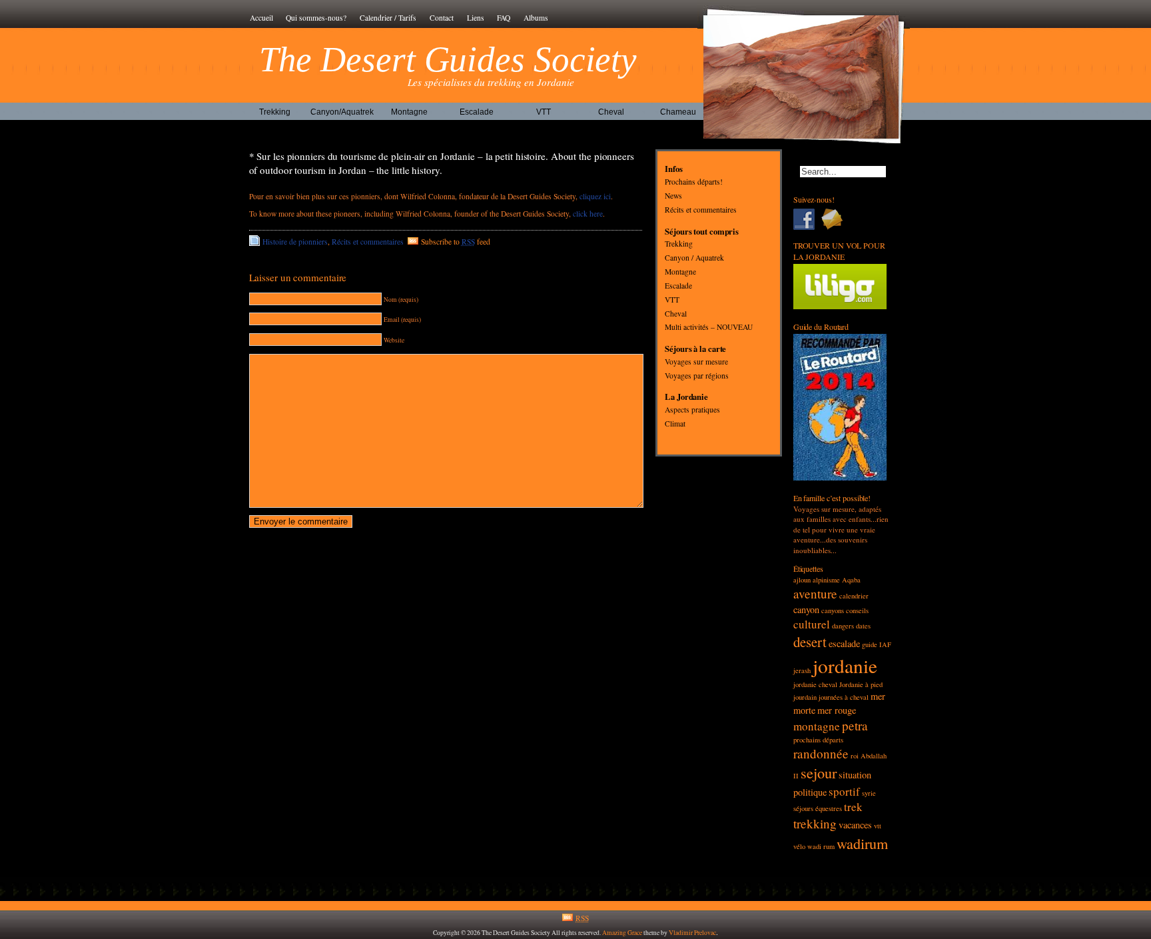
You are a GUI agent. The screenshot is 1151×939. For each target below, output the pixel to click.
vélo (799, 846)
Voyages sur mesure (696, 362)
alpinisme (826, 579)
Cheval (611, 112)
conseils (857, 610)
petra (855, 725)
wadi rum (821, 846)
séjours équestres (817, 808)
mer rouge (836, 710)
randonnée (821, 753)
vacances (855, 824)
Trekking (274, 112)
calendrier (854, 595)
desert (810, 641)
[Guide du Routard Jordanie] (840, 477)
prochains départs (818, 739)
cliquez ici (595, 196)
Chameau (678, 112)
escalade (844, 643)
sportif (844, 791)
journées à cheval (844, 697)
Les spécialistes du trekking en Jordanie (491, 82)
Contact (442, 18)
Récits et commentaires (368, 242)
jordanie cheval (815, 684)
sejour (819, 772)
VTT (543, 112)
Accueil (261, 18)
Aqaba (851, 579)
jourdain (805, 697)
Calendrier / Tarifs (388, 18)
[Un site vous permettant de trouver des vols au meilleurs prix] (840, 306)
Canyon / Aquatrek (694, 258)
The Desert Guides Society (448, 59)
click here (588, 214)
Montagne (409, 112)
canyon (806, 609)
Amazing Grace (622, 932)
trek (853, 806)
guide (869, 644)
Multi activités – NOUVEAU (709, 328)
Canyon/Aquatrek (342, 112)
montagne (816, 726)
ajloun (802, 579)
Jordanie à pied (861, 684)
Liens (475, 18)
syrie (869, 793)
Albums (536, 18)
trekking (815, 823)
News (673, 196)
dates (863, 625)
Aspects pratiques (692, 410)
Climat (675, 424)
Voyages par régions (697, 376)
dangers (843, 625)
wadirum (862, 843)
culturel (811, 624)
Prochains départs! (694, 182)
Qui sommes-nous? (316, 18)
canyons (832, 610)
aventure (815, 593)
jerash (802, 670)
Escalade (477, 112)
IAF (885, 644)
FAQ (503, 18)
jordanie (845, 665)
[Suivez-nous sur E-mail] (835, 219)
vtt (877, 825)
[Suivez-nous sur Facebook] (807, 219)
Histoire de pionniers (295, 242)
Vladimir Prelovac (692, 932)
